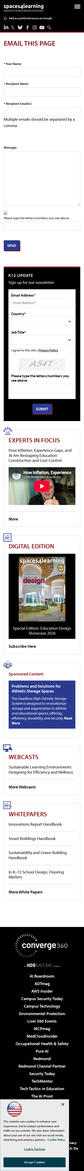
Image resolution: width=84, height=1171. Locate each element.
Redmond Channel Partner (42, 1066)
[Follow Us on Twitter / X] (13, 27)
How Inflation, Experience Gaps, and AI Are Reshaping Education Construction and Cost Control (40, 455)
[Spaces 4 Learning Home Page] (23, 8)
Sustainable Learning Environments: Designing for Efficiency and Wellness (41, 769)
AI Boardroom (42, 976)
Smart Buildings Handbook (32, 838)
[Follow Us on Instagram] (34, 27)
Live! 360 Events (42, 1021)
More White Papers (26, 892)
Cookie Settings (34, 1149)
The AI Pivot (42, 1096)
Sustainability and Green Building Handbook (38, 855)
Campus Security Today (42, 998)
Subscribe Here (22, 646)
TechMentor (42, 1081)
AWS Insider (42, 991)
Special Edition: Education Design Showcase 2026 (42, 630)
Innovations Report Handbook (35, 824)
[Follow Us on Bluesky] (20, 27)
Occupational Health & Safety (42, 1043)
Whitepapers (28, 814)
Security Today (42, 1073)
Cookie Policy (56, 1139)
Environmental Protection (42, 1013)
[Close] (63, 1104)
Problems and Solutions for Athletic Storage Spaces (36, 689)
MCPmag (42, 1028)
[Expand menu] (77, 8)
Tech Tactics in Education (42, 1088)
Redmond (42, 1058)
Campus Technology (42, 1006)
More (13, 519)
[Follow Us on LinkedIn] (6, 27)
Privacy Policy (48, 350)
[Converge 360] (42, 945)
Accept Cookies (34, 1162)
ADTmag (42, 983)
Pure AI (42, 1051)
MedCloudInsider (42, 1036)
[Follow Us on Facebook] (27, 27)
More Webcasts (22, 787)
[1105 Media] (42, 965)
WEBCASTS (23, 757)
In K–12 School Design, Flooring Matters (36, 874)
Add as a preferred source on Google (30, 18)
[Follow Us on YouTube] (41, 27)
